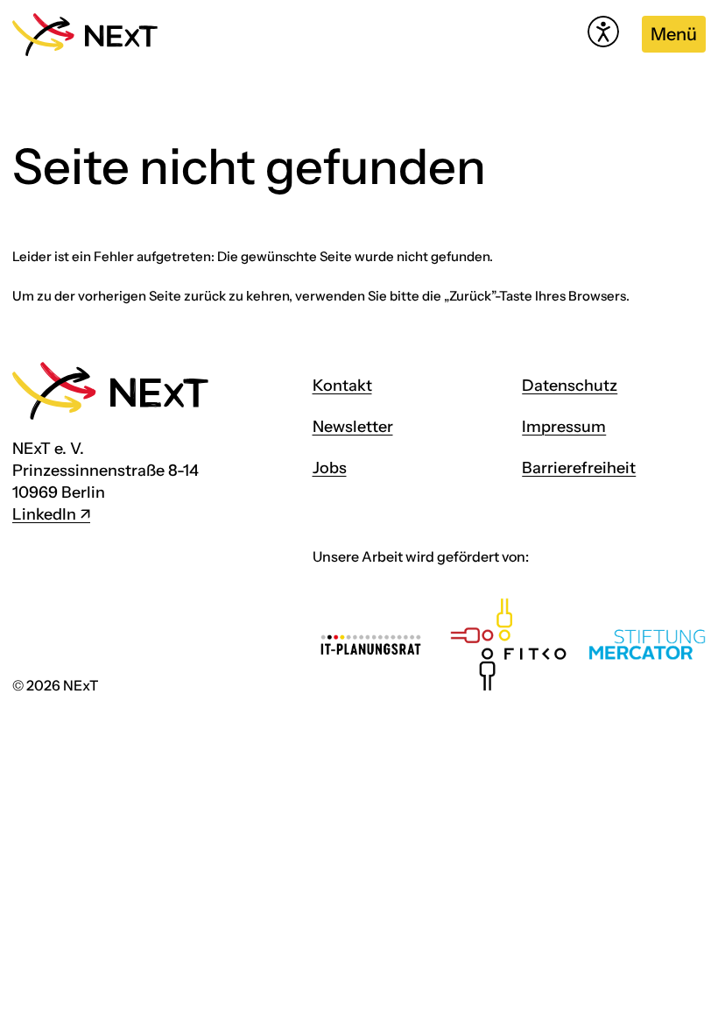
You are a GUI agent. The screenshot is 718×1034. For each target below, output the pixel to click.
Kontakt (342, 385)
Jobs (330, 468)
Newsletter (353, 426)
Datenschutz (569, 385)
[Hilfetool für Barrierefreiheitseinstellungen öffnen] (603, 31)
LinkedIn (44, 514)
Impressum (564, 426)
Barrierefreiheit (579, 468)
